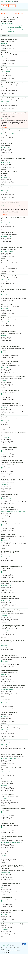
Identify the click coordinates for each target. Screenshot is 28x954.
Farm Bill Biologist (6, 53)
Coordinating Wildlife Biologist (10, 403)
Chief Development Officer (9, 655)
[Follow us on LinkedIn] (25, 944)
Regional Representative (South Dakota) (13, 686)
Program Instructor (7, 304)
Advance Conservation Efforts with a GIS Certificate (13, 114)
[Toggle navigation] (2, 2)
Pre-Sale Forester (6, 781)
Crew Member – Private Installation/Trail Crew (13, 290)
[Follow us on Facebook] (23, 944)
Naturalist (4, 521)
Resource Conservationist (8, 261)
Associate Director (6, 897)
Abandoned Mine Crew (8, 596)
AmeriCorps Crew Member (9, 447)
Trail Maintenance (13, 30)
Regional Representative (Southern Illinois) (11, 837)
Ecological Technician (7, 507)
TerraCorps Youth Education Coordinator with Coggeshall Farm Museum (13, 641)
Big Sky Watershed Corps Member (11, 247)
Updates (8, 948)
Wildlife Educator (6, 143)
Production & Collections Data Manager (13, 808)
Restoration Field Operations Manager (12, 910)
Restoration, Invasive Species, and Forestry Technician (11, 567)
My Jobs (4, 10)
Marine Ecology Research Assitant (11, 754)
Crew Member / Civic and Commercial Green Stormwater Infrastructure (12, 480)
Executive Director (6, 852)
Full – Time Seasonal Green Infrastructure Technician (13, 218)
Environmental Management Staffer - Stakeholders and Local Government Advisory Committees (12, 462)
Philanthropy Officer (7, 795)
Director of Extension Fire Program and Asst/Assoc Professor (13, 611)
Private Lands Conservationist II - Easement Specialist (11, 362)
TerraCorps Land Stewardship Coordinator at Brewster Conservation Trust (14, 433)
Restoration (18, 27)
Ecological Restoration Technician (11, 276)
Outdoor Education (6, 68)
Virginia (10, 23)
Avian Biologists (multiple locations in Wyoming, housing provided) (12, 626)
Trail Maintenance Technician (10, 39)
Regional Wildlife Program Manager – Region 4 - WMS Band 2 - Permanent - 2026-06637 (13, 867)
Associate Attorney (7, 726)
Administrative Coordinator (9, 670)
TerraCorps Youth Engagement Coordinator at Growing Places (10, 552)
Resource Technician (7, 232)
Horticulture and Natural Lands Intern (12, 581)
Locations (12, 5)
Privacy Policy (14, 948)
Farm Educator (5, 699)
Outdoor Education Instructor (10, 494)
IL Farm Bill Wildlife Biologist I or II (12, 83)
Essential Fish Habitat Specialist (11, 768)
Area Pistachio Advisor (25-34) (10, 346)
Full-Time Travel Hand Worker (10, 390)
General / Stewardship (14, 26)
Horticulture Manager (7, 823)
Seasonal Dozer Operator (8, 534)
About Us (3, 948)
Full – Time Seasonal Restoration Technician (11, 172)
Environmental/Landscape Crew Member (13, 318)
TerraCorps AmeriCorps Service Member (13, 158)
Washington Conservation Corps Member (13, 130)
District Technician (6, 417)
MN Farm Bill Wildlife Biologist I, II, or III (13, 98)
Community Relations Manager (10, 883)
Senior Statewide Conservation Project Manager (12, 925)
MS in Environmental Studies (10, 202)
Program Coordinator (7, 187)
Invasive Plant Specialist (8, 331)
